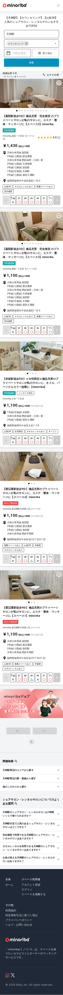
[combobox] (29, 34)
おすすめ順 (53, 74)
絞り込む (47, 53)
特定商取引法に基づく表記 (21, 915)
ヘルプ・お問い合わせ (18, 924)
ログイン (27, 889)
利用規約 (10, 910)
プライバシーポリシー (18, 920)
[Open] (55, 43)
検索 (31, 62)
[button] (17, 43)
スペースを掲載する (34, 894)
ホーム (9, 884)
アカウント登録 (31, 884)
